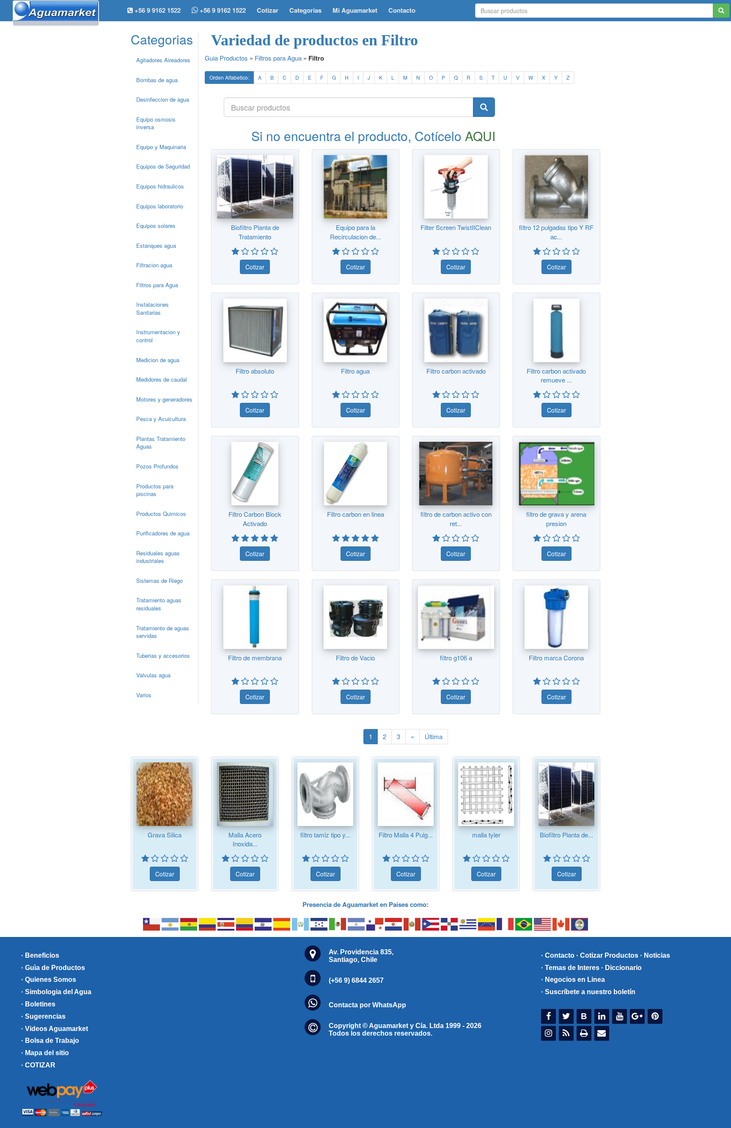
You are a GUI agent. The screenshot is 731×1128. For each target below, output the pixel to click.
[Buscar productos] (484, 107)
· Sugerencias (43, 1016)
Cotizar (267, 10)
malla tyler (486, 834)
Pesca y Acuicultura (161, 419)
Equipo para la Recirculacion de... (355, 232)
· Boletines (38, 1004)
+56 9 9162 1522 (222, 10)
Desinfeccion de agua (162, 99)
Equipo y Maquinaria (161, 147)
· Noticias (655, 955)
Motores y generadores (164, 399)
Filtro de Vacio (355, 657)
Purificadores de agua (163, 533)
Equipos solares (156, 226)
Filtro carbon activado (456, 370)
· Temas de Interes (570, 967)
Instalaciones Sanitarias (152, 308)
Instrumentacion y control (158, 336)
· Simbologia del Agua (56, 991)
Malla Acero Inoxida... (244, 839)
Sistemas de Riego (159, 580)
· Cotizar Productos (607, 955)
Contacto (401, 10)
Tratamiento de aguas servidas (162, 632)
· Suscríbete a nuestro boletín (588, 991)
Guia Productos (226, 57)
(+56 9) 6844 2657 (356, 980)
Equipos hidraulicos (160, 186)
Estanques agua (156, 245)
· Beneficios (40, 955)
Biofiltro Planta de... (566, 834)
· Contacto (557, 955)
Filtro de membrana (255, 657)
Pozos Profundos (157, 466)
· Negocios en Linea (573, 979)
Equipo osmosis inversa (156, 123)
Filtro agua (355, 370)
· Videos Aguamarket (54, 1028)
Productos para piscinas (154, 490)
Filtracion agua (154, 265)
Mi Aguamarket (355, 10)
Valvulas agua (153, 675)
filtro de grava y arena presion (556, 518)
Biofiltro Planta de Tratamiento (255, 232)
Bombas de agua (157, 80)
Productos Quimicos (161, 514)
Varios (143, 695)
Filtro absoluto (255, 370)
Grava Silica (164, 834)
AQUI (480, 136)
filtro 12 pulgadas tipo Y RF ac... (556, 232)
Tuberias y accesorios (163, 655)
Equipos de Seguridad (163, 166)
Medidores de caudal (161, 379)
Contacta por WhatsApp (367, 1005)
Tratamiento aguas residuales (158, 604)
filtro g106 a (456, 657)
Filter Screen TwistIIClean (455, 227)
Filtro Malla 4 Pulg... (406, 834)
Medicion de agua (157, 360)
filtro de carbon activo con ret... (456, 518)
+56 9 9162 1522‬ (157, 10)
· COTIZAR (38, 1065)
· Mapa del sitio (45, 1052)
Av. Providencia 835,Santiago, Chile (361, 955)
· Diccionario (621, 967)
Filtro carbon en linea (355, 514)
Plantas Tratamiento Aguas (160, 443)
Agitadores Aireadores (163, 60)
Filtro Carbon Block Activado (254, 518)
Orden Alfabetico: (229, 77)
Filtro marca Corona (556, 657)
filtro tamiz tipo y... (325, 834)
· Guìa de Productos (53, 967)
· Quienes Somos (48, 979)
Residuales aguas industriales (158, 557)
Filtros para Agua (157, 285)
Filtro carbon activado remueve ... (556, 375)
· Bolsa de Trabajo (50, 1040)
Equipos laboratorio (159, 206)
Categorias (305, 10)
